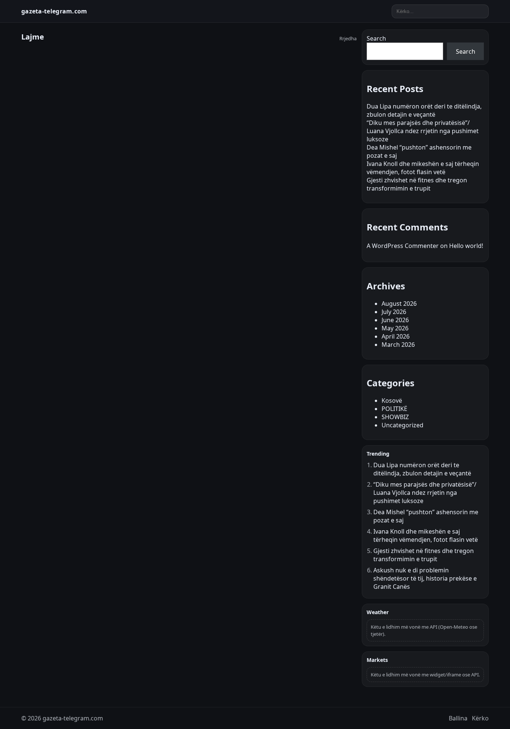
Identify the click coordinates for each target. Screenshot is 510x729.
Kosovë (392, 400)
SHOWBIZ (395, 417)
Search (376, 38)
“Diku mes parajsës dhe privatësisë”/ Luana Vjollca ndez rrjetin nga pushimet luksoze (423, 131)
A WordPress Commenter (403, 246)
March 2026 (398, 344)
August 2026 (399, 303)
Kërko (480, 718)
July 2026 (394, 312)
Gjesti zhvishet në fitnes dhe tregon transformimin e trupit (417, 184)
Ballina (458, 718)
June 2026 (395, 320)
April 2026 (396, 336)
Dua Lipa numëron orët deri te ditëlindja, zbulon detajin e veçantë (424, 110)
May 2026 (395, 328)
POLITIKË (394, 409)
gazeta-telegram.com (54, 11)
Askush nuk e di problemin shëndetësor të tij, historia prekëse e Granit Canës (425, 578)
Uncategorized (402, 425)
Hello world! (466, 246)
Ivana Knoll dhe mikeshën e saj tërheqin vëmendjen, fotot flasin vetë (423, 168)
